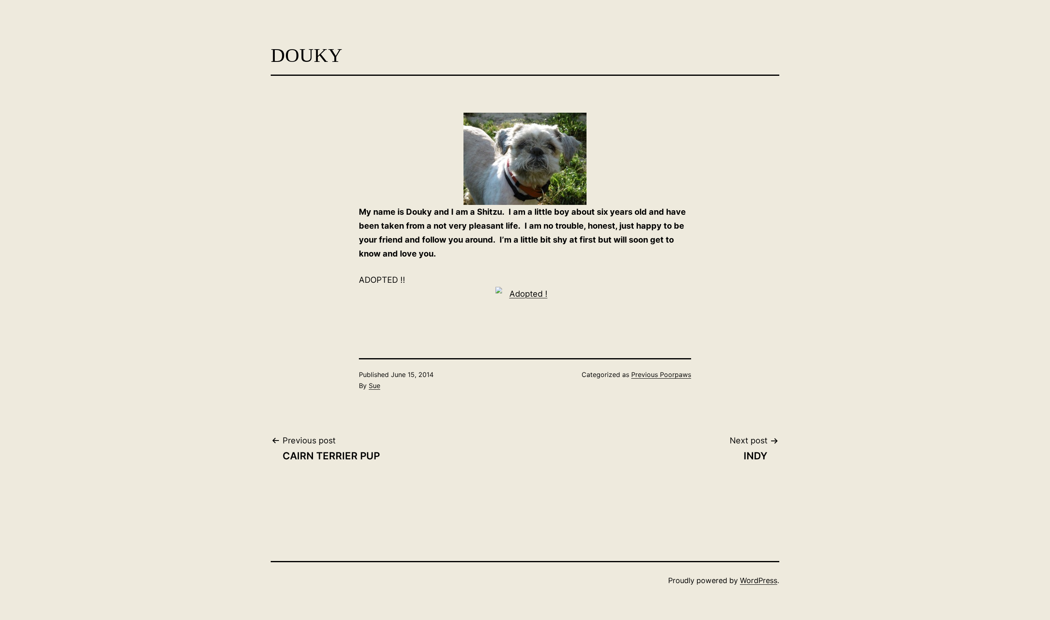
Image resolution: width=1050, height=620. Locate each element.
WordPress (758, 580)
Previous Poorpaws (661, 374)
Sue (374, 386)
